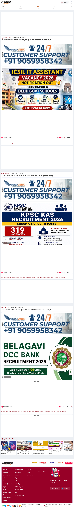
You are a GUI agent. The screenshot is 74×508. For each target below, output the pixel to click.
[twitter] (15, 505)
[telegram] (10, 505)
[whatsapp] (2, 505)
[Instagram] (13, 505)
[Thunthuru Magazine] (60, 463)
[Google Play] (65, 488)
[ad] (37, 54)
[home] (6, 2)
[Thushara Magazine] (51, 463)
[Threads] (18, 505)
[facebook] (5, 505)
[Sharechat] (20, 505)
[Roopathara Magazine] (43, 463)
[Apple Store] (55, 488)
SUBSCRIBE (69, 463)
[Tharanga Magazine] (34, 463)
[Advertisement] (37, 24)
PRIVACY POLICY (42, 471)
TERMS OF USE (42, 474)
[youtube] (8, 505)
